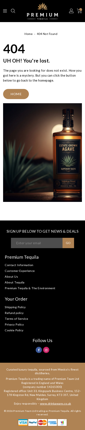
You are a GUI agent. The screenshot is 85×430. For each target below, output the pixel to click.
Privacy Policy (14, 324)
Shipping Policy (15, 307)
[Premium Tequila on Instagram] (46, 349)
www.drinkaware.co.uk (55, 403)
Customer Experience (20, 270)
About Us (11, 276)
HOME (16, 94)
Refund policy (14, 313)
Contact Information (19, 265)
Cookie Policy (14, 330)
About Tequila (15, 282)
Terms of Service (16, 318)
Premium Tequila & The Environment (30, 288)
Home (29, 34)
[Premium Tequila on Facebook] (39, 349)
